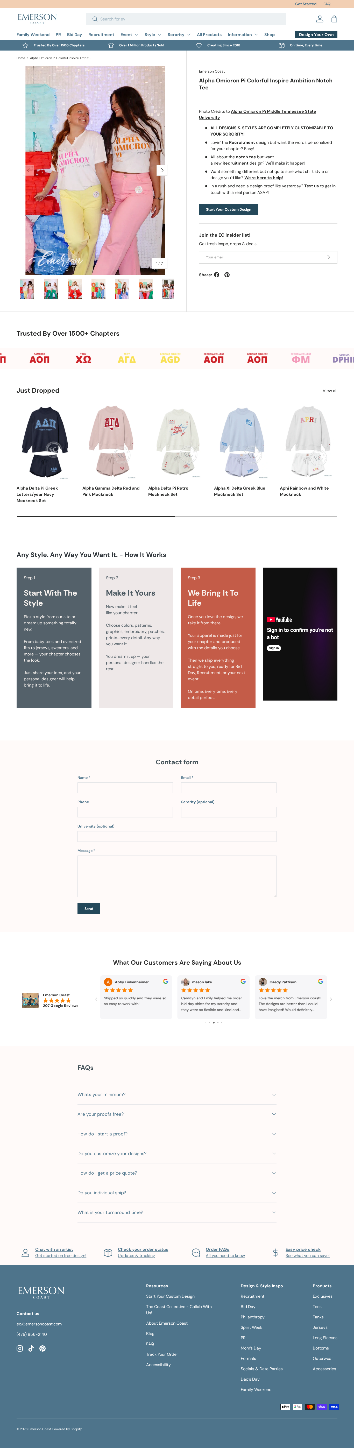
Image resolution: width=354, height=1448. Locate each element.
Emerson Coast (212, 71)
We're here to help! (263, 177)
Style (150, 34)
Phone (83, 802)
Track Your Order (162, 1354)
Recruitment (101, 34)
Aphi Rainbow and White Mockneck (304, 491)
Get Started (305, 4)
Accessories (324, 1369)
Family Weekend (33, 34)
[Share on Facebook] (216, 275)
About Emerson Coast (167, 1323)
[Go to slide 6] (214, 1022)
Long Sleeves (325, 1337)
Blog (150, 1333)
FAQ (326, 4)
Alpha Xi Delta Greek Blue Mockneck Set (239, 491)
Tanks (318, 1317)
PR (58, 34)
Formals (248, 1358)
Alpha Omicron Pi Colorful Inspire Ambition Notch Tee (61, 58)
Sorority (176, 34)
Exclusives (322, 1296)
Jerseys (320, 1327)
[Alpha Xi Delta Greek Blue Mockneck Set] (243, 441)
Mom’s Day (251, 1348)
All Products (209, 34)
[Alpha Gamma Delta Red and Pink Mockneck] (111, 441)
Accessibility (158, 1364)
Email (186, 777)
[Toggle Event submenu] (136, 34)
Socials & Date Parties (262, 1369)
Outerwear (323, 1358)
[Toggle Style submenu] (159, 34)
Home (21, 58)
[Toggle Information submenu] (256, 34)
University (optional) (96, 826)
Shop (269, 34)
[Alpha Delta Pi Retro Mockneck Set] (177, 441)
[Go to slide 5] (209, 1022)
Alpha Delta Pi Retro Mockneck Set (168, 491)
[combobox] (186, 19)
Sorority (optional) (198, 802)
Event (126, 34)
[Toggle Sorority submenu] (189, 34)
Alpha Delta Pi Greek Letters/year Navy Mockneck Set (37, 494)
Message (85, 850)
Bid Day (74, 34)
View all (330, 390)
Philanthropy (253, 1317)
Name (82, 777)
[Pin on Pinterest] (227, 275)
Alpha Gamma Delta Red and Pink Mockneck (110, 491)
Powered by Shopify (67, 1429)
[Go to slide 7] (217, 1022)
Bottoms (321, 1348)
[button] (334, 19)
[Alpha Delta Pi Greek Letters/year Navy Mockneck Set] (45, 441)
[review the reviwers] (107, 982)
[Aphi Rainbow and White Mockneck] (308, 441)
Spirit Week (251, 1327)
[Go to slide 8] (221, 1022)
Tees (317, 1306)
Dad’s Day (250, 1379)
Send (88, 908)
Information (240, 34)
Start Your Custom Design (228, 209)
